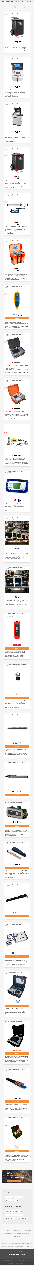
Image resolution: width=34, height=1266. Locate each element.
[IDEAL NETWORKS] (17, 791)
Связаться (17, 318)
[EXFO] (17, 742)
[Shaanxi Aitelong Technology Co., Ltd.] (17, 1097)
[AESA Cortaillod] (17, 952)
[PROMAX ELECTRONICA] (17, 864)
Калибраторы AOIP (9, 1218)
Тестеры (17, 1200)
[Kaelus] (17, 822)
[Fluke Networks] (17, 314)
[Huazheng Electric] (17, 362)
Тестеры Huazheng (21, 1218)
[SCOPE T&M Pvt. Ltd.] (17, 1050)
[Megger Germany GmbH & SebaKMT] (17, 177)
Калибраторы (8, 1196)
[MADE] (17, 1001)
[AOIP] (17, 500)
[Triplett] (17, 912)
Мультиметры (8, 1200)
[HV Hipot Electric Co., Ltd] (17, 1147)
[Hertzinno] (17, 693)
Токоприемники (18, 1196)
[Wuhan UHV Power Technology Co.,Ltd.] (17, 548)
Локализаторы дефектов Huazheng (13, 1214)
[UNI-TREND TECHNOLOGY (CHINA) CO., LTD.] (17, 644)
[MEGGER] (17, 41)
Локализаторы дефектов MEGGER (13, 1211)
